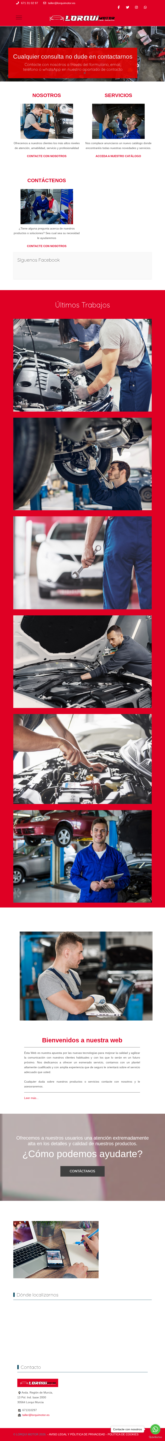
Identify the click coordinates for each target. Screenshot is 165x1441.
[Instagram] (136, 7)
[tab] (76, 73)
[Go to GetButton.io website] (155, 1437)
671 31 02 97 (29, 3)
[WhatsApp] (145, 7)
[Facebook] (119, 7)
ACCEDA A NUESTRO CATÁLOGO (118, 156)
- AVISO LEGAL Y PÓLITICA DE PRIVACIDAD (76, 1434)
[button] (82, 365)
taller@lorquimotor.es (61, 3)
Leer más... (31, 1098)
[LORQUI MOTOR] (84, 17)
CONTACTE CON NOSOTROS (46, 156)
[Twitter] (128, 7)
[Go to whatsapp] (155, 1429)
